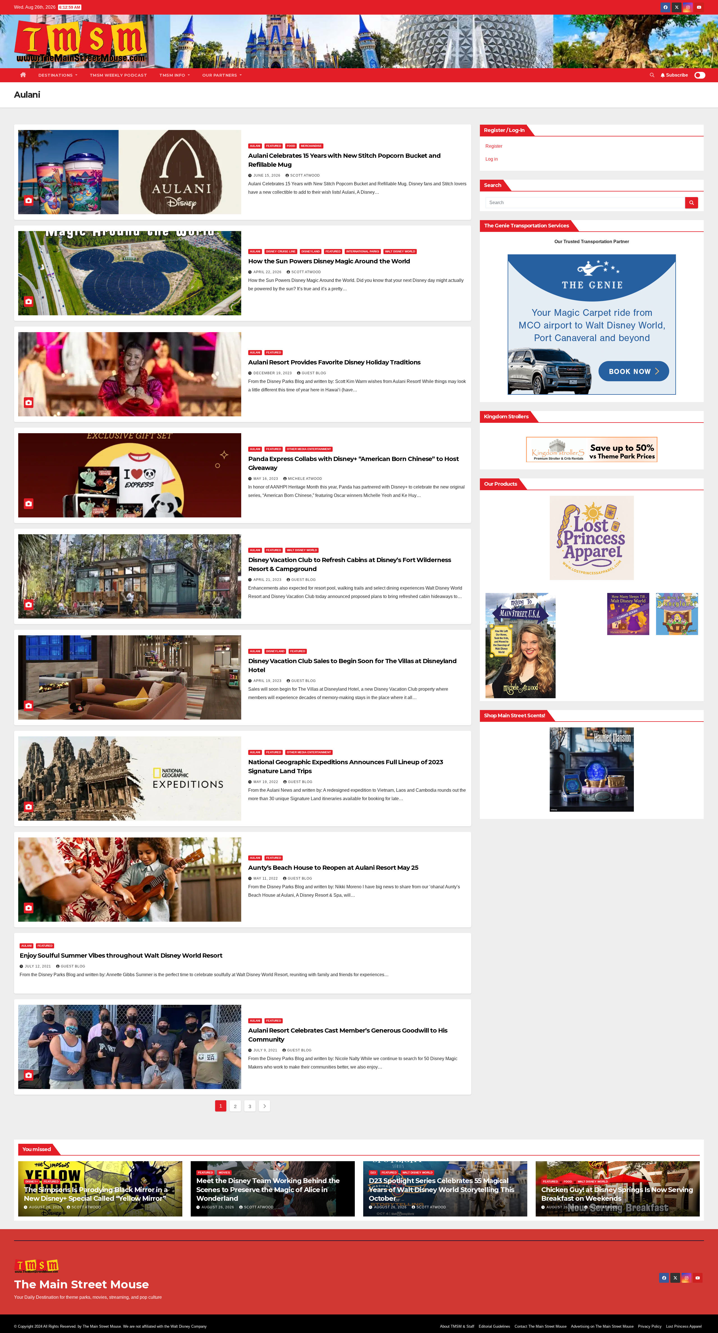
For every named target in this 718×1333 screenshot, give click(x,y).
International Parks (362, 251)
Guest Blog (314, 373)
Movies (224, 1172)
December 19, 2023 (273, 373)
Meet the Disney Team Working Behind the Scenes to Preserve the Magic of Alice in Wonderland (268, 1189)
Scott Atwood (305, 175)
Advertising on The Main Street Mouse (602, 1326)
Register (493, 146)
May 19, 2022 (266, 782)
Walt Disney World (400, 251)
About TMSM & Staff (457, 1326)
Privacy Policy (650, 1326)
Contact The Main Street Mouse (541, 1326)
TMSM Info (173, 75)
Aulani (255, 145)
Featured (273, 145)
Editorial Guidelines (494, 1326)
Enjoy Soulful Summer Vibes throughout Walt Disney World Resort (121, 955)
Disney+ (32, 1181)
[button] (652, 75)
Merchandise (311, 145)
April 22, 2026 (268, 272)
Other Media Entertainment (309, 449)
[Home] (23, 75)
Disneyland (311, 251)
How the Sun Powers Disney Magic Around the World (329, 261)
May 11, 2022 (266, 878)
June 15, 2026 (268, 175)
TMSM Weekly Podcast (118, 75)
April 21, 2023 (268, 580)
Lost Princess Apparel (684, 1326)
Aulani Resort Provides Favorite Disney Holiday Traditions (334, 362)
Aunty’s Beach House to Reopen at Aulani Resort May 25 (333, 867)
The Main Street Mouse (81, 1284)
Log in (491, 159)
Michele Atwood (305, 479)
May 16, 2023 (266, 479)
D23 (373, 1172)
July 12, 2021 (38, 966)
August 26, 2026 (46, 1207)
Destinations (56, 75)
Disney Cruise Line (281, 251)
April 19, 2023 (268, 681)
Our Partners (220, 75)
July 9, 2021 (266, 1050)
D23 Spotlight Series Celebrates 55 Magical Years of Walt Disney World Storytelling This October (441, 1189)
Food (291, 145)
